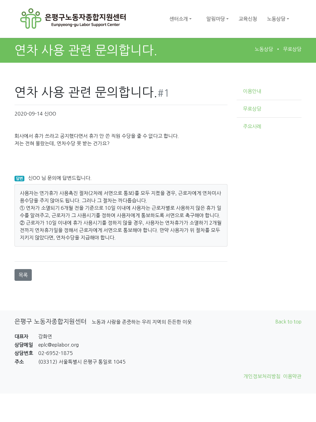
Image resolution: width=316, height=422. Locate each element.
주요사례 (252, 126)
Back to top (288, 321)
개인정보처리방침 (262, 376)
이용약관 (292, 376)
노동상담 (264, 49)
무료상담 (292, 49)
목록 (23, 274)
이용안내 (252, 91)
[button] (180, 18)
